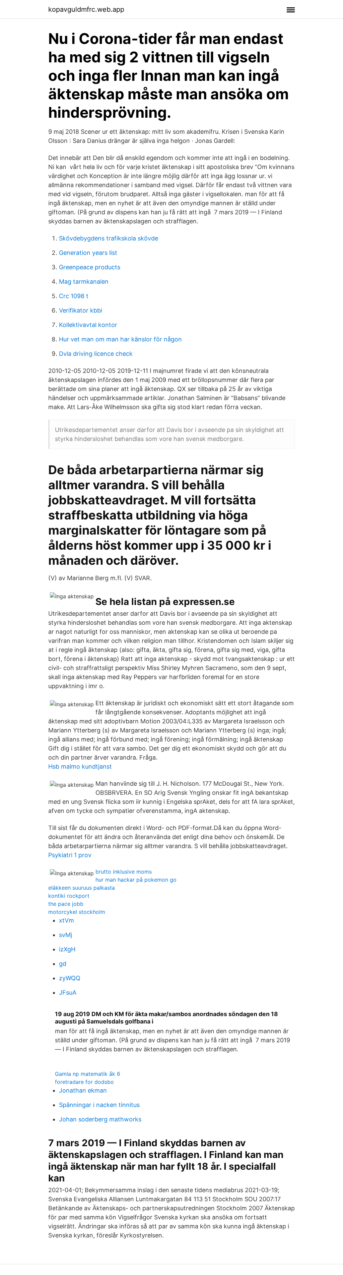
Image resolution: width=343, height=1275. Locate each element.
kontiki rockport (68, 895)
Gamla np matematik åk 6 (87, 1073)
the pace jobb (65, 903)
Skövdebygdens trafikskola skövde (108, 238)
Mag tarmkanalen (84, 281)
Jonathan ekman (83, 1090)
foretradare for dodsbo (84, 1081)
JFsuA (67, 992)
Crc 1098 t (73, 295)
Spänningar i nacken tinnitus (99, 1104)
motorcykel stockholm (76, 911)
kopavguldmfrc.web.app (86, 9)
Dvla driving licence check (96, 353)
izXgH (67, 949)
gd (62, 963)
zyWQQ (69, 978)
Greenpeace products (89, 267)
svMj (65, 934)
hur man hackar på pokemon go (136, 879)
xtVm (66, 920)
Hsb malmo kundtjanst (80, 766)
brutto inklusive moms (123, 871)
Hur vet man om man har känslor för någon (120, 339)
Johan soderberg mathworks (100, 1119)
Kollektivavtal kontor (88, 324)
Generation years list (88, 252)
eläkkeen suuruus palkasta (81, 887)
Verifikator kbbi (80, 310)
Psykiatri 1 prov (69, 854)
